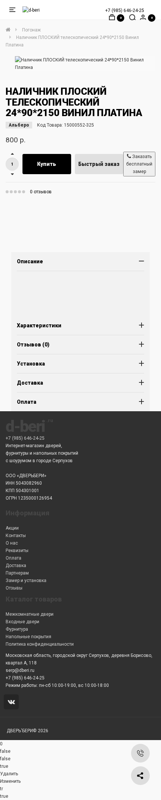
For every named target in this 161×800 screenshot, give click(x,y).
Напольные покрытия (28, 636)
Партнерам (17, 573)
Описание (30, 261)
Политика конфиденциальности (40, 644)
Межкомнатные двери (30, 614)
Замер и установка (26, 580)
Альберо (19, 125)
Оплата (26, 402)
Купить (46, 164)
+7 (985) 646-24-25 (124, 10)
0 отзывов (41, 191)
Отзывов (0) (33, 345)
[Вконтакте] (12, 702)
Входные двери (22, 621)
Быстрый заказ (98, 164)
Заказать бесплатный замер (139, 164)
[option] (85, 63)
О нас (12, 543)
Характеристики (39, 325)
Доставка (30, 383)
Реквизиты (17, 550)
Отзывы (14, 588)
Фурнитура (17, 629)
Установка (31, 364)
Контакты (16, 535)
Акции (12, 528)
